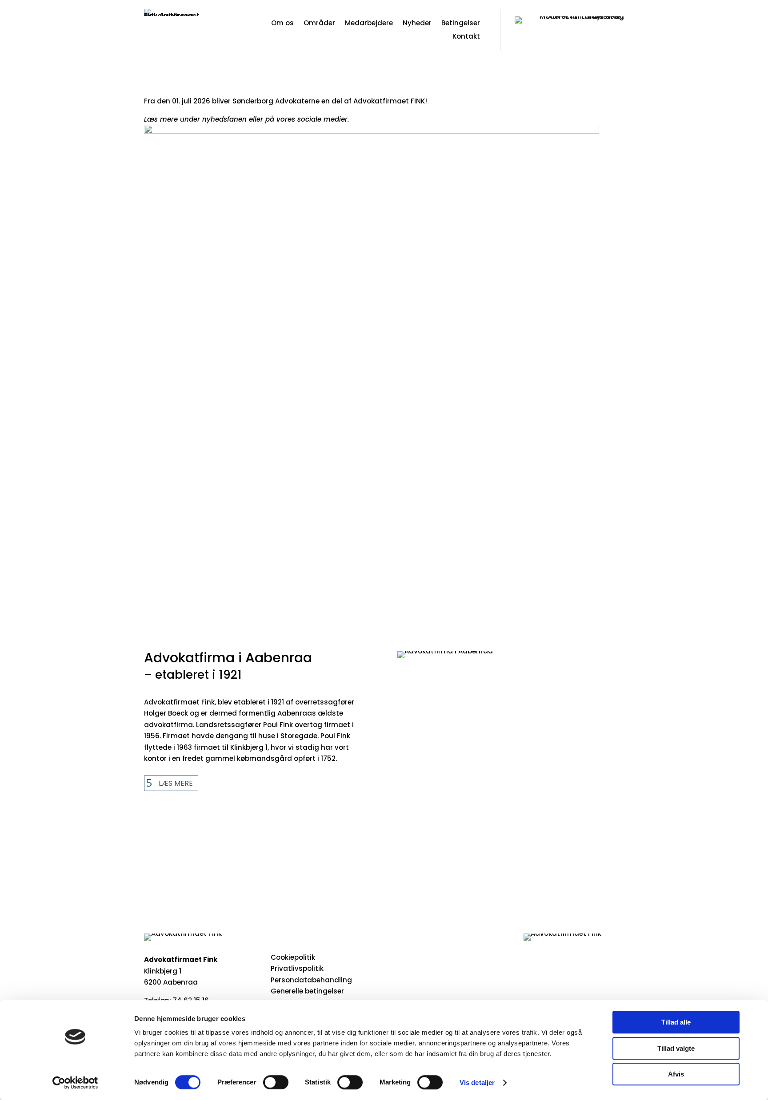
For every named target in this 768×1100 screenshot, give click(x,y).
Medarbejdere (369, 24)
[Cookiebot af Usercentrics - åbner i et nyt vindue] (75, 1082)
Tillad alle (676, 1022)
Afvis (676, 1074)
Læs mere (176, 783)
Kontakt (466, 37)
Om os (282, 24)
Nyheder (417, 24)
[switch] (275, 1082)
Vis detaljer (477, 1082)
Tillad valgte (676, 1048)
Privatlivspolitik (297, 968)
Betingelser (460, 24)
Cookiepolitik (293, 957)
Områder (319, 24)
